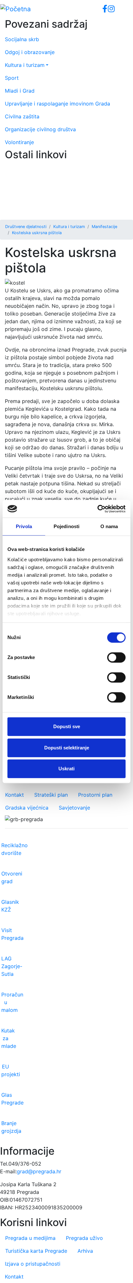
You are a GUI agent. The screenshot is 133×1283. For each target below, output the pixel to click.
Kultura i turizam (69, 226)
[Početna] (15, 9)
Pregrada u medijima (30, 1238)
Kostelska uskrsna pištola (37, 232)
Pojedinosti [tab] (66, 526)
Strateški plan (51, 795)
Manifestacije (104, 226)
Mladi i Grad (20, 90)
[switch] (116, 657)
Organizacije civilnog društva (40, 129)
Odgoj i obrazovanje (30, 52)
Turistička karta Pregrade (36, 1251)
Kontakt (14, 795)
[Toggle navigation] (119, 9)
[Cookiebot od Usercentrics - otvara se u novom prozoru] (97, 509)
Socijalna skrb (22, 39)
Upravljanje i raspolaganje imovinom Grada (57, 103)
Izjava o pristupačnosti (32, 1263)
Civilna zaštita (22, 116)
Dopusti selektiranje (66, 747)
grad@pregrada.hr (39, 1171)
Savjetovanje (74, 807)
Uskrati (66, 768)
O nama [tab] (109, 526)
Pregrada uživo (84, 1238)
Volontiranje (19, 142)
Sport (12, 78)
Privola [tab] (24, 526)
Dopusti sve (66, 726)
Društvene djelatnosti (25, 226)
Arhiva (85, 1251)
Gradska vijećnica (26, 807)
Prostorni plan (95, 795)
